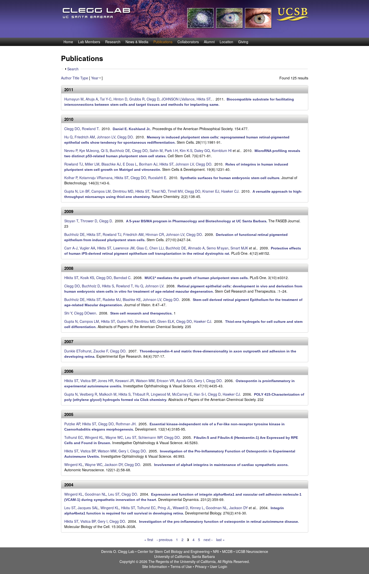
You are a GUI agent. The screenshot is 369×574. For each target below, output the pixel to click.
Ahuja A (92, 98)
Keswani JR (124, 380)
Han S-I (200, 394)
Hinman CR (155, 234)
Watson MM (145, 380)
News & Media (137, 41)
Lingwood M (160, 394)
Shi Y (68, 313)
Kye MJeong (89, 150)
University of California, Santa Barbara (184, 556)
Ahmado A (196, 247)
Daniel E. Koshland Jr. (131, 129)
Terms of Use (181, 566)
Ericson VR (165, 380)
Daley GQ (202, 150)
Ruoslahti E (157, 177)
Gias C (142, 247)
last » (220, 539)
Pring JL (164, 507)
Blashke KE (132, 299)
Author (66, 77)
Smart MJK (239, 247)
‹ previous (164, 539)
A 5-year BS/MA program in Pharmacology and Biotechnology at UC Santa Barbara (196, 221)
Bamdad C (122, 277)
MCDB (227, 551)
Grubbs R (137, 98)
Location (226, 41)
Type (84, 77)
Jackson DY (113, 464)
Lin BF (84, 191)
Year (94, 77)
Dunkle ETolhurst (77, 350)
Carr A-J (71, 247)
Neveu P (70, 150)
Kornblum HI (222, 150)
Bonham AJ (148, 164)
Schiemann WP (150, 437)
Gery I (199, 380)
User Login (218, 566)
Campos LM (101, 191)
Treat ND (158, 191)
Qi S (104, 150)
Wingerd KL (94, 437)
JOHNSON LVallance (178, 98)
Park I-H (171, 150)
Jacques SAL (88, 507)
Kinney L (197, 507)
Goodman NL (95, 494)
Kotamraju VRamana (95, 177)
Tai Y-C (105, 98)
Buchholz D (91, 285)
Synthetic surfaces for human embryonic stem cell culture (229, 178)
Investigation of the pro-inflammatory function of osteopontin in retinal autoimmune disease (218, 521)
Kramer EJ (210, 191)
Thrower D (88, 220)
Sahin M (156, 150)
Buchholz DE (120, 150)
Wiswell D (180, 507)
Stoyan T (71, 220)
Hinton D (120, 98)
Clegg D (153, 98)
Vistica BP (88, 380)
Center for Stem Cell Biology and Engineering (174, 551)
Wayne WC (114, 437)
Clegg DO (72, 128)
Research (112, 41)
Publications (162, 41)
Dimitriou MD (123, 191)
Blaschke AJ (111, 164)
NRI (216, 551)
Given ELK (165, 321)
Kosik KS (87, 277)
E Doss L (130, 164)
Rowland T (90, 128)
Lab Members (89, 41)
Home (68, 41)
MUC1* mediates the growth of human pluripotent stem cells (196, 278)
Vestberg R (88, 394)
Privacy (201, 566)
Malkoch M (107, 394)
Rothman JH (126, 423)
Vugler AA (87, 247)
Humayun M (74, 98)
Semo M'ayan (217, 247)
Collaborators (188, 41)
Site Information (154, 566)
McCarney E (182, 394)
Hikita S (108, 285)
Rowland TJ (73, 164)
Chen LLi (156, 247)
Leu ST (130, 437)
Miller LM (92, 164)
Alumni (209, 41)
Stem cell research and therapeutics (141, 313)
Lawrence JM (124, 247)
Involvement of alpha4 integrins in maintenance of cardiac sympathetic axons (221, 465)
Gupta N (71, 191)
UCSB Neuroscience (252, 551)
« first (148, 539)
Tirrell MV (175, 191)
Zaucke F (100, 350)
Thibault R (141, 394)
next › (208, 539)
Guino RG (125, 321)
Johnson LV (106, 136)
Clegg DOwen (85, 313)
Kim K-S (186, 150)
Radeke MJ (112, 299)
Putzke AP (72, 423)
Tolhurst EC (73, 437)
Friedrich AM (85, 136)
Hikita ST (204, 98)
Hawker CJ (229, 191)
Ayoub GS (184, 380)
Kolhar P (70, 177)
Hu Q (68, 136)
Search (73, 68)
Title (76, 77)
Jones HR (105, 380)
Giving (243, 41)
